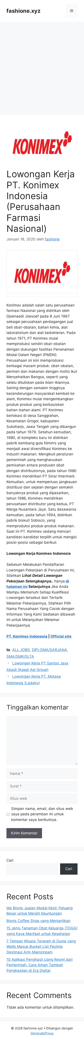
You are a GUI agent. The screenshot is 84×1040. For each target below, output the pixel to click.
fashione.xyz (23, 11)
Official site (61, 636)
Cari (9, 860)
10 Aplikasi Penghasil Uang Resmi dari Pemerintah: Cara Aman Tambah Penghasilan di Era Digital (39, 965)
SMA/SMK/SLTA (20, 656)
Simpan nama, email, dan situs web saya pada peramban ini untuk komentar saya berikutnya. (42, 814)
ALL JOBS (21, 650)
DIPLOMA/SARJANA (49, 650)
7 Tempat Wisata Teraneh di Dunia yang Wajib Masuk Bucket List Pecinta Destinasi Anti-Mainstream (41, 946)
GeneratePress (42, 1033)
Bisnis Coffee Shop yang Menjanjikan (38, 921)
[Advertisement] (42, 66)
